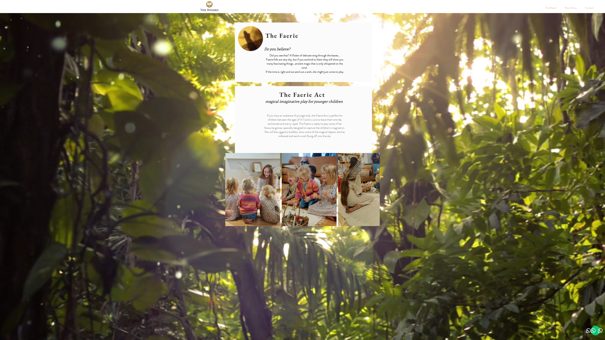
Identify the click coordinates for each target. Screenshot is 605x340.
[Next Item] (374, 190)
